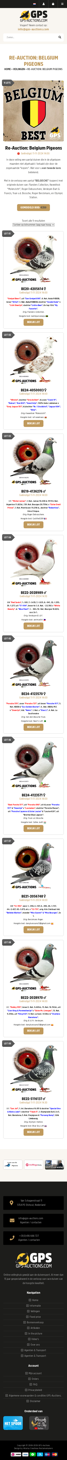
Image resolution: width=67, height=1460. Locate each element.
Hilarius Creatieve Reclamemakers (38, 1448)
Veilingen (19, 69)
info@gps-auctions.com (33, 29)
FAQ (35, 1384)
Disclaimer (35, 1401)
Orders (35, 1379)
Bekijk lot (33, 322)
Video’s (35, 1339)
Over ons (35, 1344)
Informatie (35, 1305)
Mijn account (35, 1373)
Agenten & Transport (35, 1350)
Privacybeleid (35, 1390)
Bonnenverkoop (35, 1322)
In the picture (35, 1333)
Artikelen (35, 1328)
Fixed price (35, 1317)
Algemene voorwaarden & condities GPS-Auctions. (35, 1395)
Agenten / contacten (31, 1222)
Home (7, 69)
